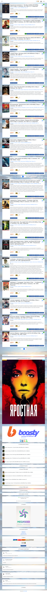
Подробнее (41, 16)
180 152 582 (31, 49)
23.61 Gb (37, 49)
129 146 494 (31, 116)
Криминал (22, 24)
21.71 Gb (37, 278)
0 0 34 (32, 345)
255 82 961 (31, 100)
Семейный (28, 183)
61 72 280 (31, 16)
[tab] (27, 16)
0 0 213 (32, 278)
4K (27, 7)
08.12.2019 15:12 (14, 278)
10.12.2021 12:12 (14, 100)
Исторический (26, 40)
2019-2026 (25, 591)
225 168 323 (31, 312)
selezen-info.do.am (23, 534)
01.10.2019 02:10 (14, 312)
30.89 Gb (37, 312)
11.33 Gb (37, 329)
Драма (23, 40)
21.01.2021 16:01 (14, 154)
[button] (42, 1)
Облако (31, 56)
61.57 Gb (37, 65)
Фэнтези (32, 183)
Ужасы (19, 7)
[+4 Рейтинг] (42, 104)
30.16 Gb (37, 100)
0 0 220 (32, 296)
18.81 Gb (37, 33)
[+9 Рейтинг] (42, 53)
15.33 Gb (37, 196)
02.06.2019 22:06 (14, 345)
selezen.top (23, 532)
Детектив (19, 107)
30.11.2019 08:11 (14, 296)
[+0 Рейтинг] (42, 222)
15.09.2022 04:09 (14, 65)
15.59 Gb (37, 154)
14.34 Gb (37, 237)
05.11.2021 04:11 (14, 116)
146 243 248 (31, 65)
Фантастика (31, 89)
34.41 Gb (37, 173)
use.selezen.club (23, 533)
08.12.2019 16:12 (14, 255)
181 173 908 (31, 196)
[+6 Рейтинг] (42, 69)
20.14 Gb (37, 116)
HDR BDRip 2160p (23, 7)
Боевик (19, 24)
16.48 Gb (37, 16)
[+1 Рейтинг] (42, 241)
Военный (19, 40)
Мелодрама (24, 107)
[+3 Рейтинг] (42, 120)
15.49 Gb (37, 255)
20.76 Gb (37, 345)
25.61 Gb (37, 296)
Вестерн (22, 56)
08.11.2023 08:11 (14, 16)
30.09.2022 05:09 (14, 49)
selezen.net (23, 531)
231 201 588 (31, 173)
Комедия (31, 40)
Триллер (26, 24)
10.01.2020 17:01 (14, 237)
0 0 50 (32, 255)
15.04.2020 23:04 (14, 196)
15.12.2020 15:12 (14, 173)
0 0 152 (32, 329)
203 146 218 (31, 237)
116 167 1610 (31, 33)
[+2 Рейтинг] (42, 200)
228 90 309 (31, 154)
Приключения (26, 89)
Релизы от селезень (14, 7)
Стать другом (23, 545)
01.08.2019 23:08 (14, 329)
